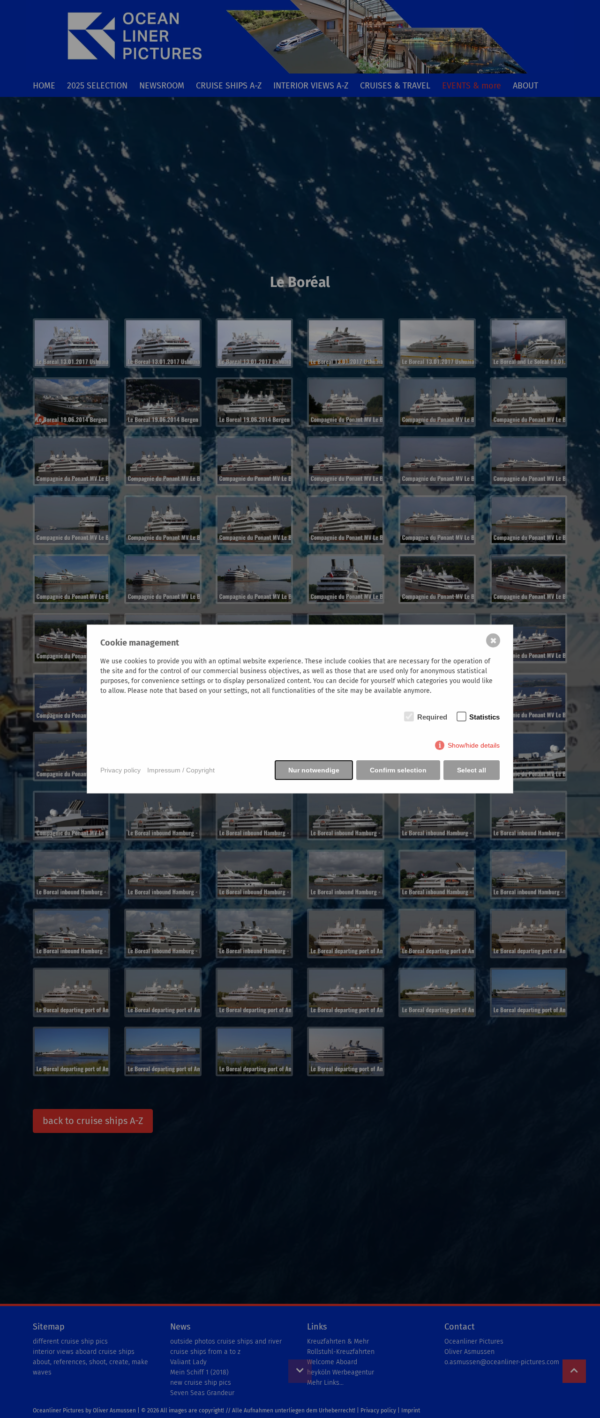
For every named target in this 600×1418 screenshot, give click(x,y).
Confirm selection (398, 770)
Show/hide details (474, 745)
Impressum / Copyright (181, 770)
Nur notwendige (313, 770)
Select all (471, 770)
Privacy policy (120, 770)
